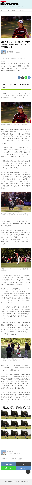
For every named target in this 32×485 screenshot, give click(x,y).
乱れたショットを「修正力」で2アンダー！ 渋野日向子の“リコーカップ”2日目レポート (15, 44)
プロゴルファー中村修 (13, 53)
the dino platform (18, 483)
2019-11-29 (10, 51)
